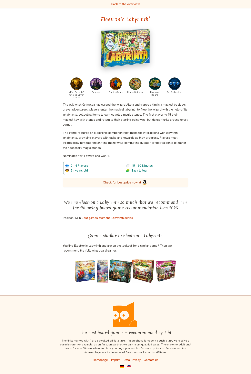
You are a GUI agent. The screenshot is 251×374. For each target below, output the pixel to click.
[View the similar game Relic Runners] (120, 271)
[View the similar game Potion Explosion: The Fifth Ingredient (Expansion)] (143, 271)
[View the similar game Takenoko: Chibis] (102, 271)
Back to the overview (125, 4)
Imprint (115, 360)
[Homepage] (125, 314)
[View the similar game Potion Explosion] (166, 271)
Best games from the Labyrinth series (107, 218)
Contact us (151, 360)
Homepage (100, 360)
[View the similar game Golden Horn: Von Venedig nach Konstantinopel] (85, 271)
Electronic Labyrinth (125, 19)
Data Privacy (132, 360)
